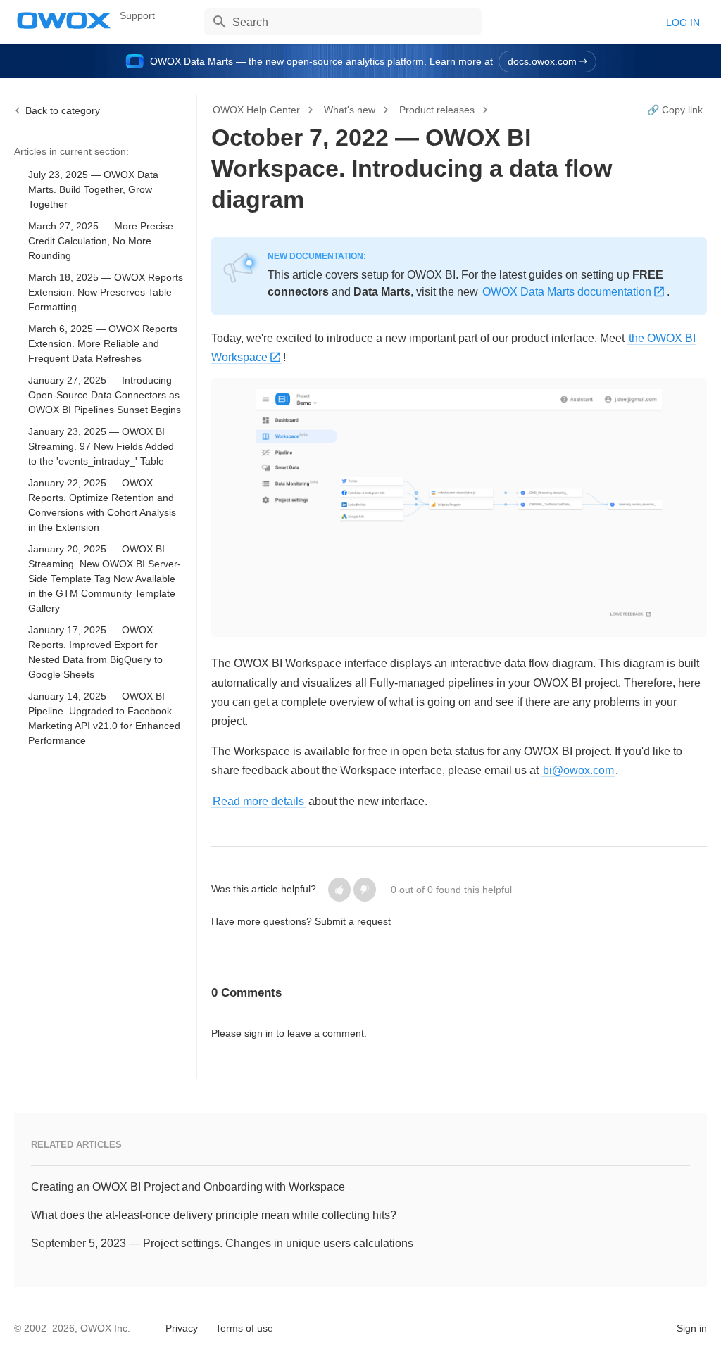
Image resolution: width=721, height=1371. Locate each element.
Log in (683, 22)
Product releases (437, 109)
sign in (258, 1033)
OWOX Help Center (256, 109)
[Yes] (339, 890)
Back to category (62, 110)
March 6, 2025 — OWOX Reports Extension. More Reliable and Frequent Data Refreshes (102, 343)
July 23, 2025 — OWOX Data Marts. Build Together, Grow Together (93, 189)
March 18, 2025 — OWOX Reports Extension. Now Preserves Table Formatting (105, 292)
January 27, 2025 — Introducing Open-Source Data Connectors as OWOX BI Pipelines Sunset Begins (104, 394)
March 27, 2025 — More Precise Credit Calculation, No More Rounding (100, 240)
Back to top (50, 1326)
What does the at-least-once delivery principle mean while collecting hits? (213, 1215)
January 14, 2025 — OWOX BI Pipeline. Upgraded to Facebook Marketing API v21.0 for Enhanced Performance (104, 718)
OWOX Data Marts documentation (566, 292)
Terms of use (244, 1328)
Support (137, 15)
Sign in (692, 1328)
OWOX (64, 20)
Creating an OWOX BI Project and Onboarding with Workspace (188, 1187)
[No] (364, 890)
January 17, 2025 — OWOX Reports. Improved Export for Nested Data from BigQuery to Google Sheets (95, 652)
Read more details (258, 801)
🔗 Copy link (675, 109)
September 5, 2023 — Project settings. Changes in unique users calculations (222, 1243)
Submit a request (353, 921)
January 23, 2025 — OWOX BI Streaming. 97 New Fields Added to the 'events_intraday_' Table (101, 446)
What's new (349, 109)
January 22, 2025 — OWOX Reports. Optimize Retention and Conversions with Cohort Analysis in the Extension (102, 505)
